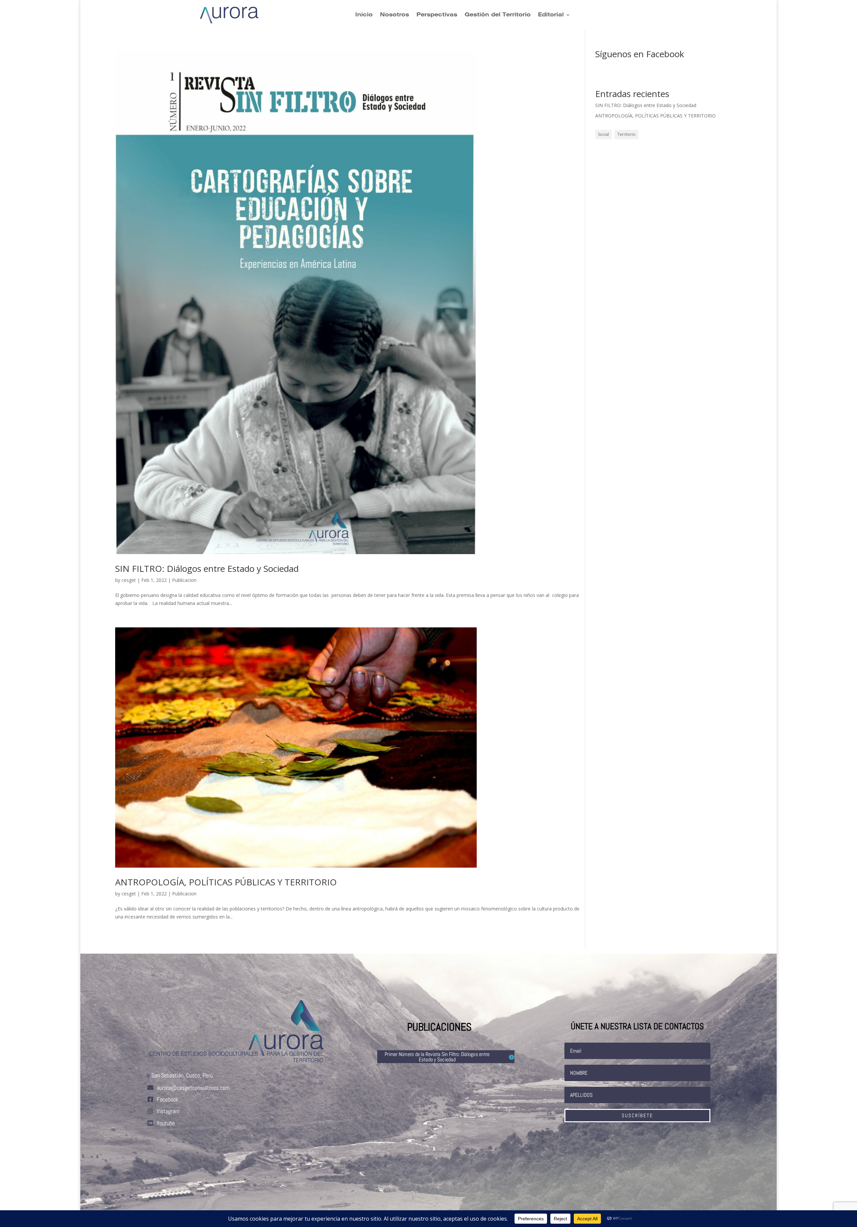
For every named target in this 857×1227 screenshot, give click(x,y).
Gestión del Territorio (498, 14)
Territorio (626, 134)
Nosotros (394, 14)
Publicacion (184, 580)
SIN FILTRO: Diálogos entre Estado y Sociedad (207, 568)
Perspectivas (436, 14)
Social (603, 134)
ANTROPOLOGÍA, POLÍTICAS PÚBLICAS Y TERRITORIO (226, 882)
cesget (129, 580)
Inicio (364, 14)
